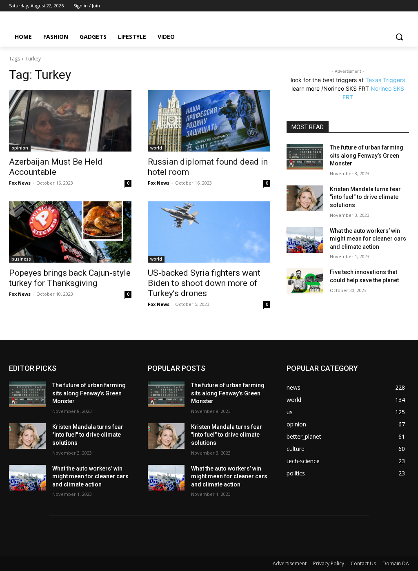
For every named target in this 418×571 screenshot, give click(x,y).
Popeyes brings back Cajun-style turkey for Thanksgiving (70, 278)
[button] (399, 37)
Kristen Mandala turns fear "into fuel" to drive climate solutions (365, 197)
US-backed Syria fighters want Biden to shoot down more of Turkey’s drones (204, 283)
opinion (19, 148)
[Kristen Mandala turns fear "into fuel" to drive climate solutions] (305, 198)
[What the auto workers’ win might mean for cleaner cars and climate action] (305, 240)
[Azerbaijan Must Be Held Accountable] (70, 121)
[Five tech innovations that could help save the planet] (305, 281)
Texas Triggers (385, 79)
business (21, 259)
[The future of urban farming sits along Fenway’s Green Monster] (305, 157)
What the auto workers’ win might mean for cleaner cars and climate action (368, 239)
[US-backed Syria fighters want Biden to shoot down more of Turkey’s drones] (209, 232)
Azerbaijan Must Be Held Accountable (55, 167)
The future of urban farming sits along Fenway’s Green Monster (366, 155)
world (156, 148)
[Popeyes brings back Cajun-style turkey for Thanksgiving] (70, 232)
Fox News (20, 183)
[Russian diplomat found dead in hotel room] (209, 121)
